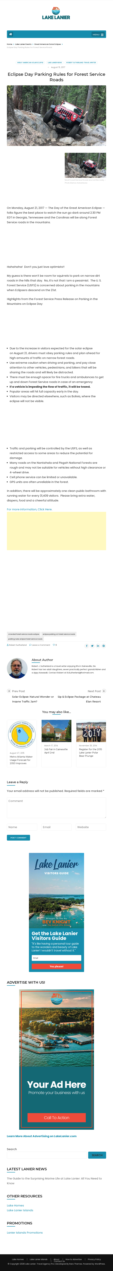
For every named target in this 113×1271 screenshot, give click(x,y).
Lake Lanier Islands (20, 1210)
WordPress (100, 1264)
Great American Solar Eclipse (30, 62)
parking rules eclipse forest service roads (25, 639)
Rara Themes (75, 1264)
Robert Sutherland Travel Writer (81, 62)
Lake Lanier (30, 1264)
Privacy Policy (94, 1259)
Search (12, 1149)
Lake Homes (15, 1205)
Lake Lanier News (55, 62)
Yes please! (56, 966)
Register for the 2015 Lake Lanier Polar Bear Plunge (90, 752)
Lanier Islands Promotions (25, 1233)
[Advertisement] (56, 531)
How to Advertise (74, 1259)
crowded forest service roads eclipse (23, 634)
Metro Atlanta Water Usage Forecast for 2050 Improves (21, 760)
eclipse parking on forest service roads (59, 634)
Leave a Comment (41, 645)
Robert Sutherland (18, 645)
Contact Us (59, 1261)
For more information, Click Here (29, 509)
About (56, 1259)
